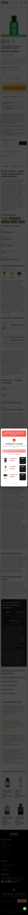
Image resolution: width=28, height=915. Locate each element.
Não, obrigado (14, 483)
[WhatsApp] (24, 908)
